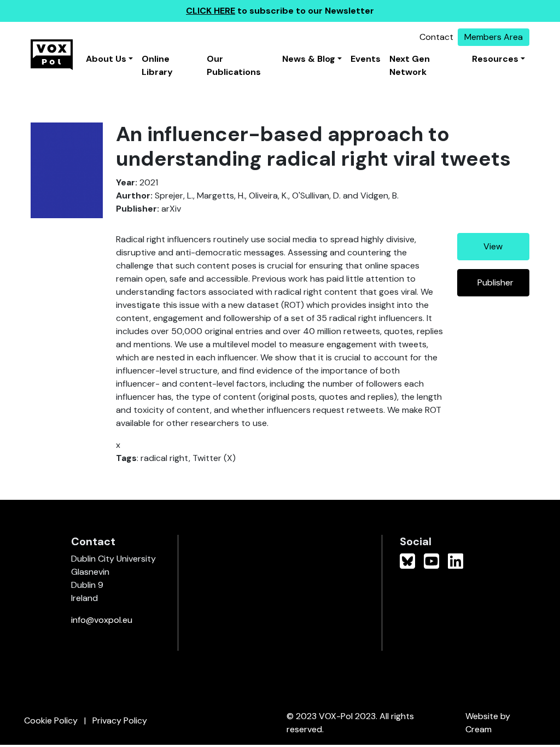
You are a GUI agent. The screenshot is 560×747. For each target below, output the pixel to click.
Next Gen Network (409, 65)
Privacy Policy (119, 720)
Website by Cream (487, 722)
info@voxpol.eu (101, 620)
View (493, 246)
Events (366, 59)
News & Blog (308, 59)
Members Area (493, 37)
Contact (436, 37)
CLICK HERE (210, 10)
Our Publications (234, 65)
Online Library (157, 65)
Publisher (495, 282)
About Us (106, 59)
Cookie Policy (51, 720)
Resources (495, 59)
